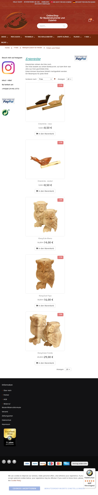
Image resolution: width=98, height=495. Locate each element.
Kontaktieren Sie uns (32, 2)
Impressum (6, 424)
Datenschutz (6, 420)
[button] (31, 20)
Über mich (7, 391)
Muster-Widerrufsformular (11, 408)
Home (7, 48)
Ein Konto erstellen (42, 4)
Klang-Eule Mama (45, 239)
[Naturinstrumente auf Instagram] (8, 68)
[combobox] (52, 25)
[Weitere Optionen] (80, 58)
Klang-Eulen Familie (45, 353)
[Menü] (93, 469)
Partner (6, 395)
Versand (5, 412)
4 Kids (16, 48)
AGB (5, 399)
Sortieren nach (31, 79)
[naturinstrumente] (16, 20)
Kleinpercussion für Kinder (32, 48)
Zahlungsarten (7, 416)
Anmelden (45, 2)
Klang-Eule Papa (45, 296)
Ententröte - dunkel (45, 181)
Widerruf (7, 404)
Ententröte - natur (45, 124)
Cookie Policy (16, 481)
